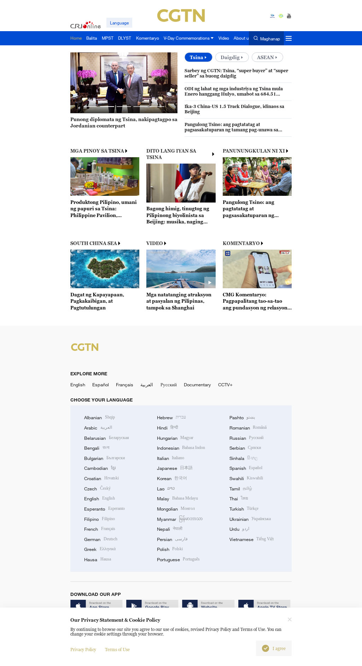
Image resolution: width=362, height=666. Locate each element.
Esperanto (104, 509)
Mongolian (176, 509)
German (100, 539)
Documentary (197, 384)
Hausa (97, 559)
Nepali (169, 529)
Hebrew (171, 417)
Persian (172, 539)
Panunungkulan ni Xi (254, 151)
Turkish (243, 509)
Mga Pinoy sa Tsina (97, 151)
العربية (146, 384)
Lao (166, 488)
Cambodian (99, 468)
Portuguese (178, 559)
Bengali (96, 448)
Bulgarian (104, 458)
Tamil (240, 488)
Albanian (99, 417)
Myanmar (180, 519)
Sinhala (243, 458)
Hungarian (175, 438)
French (99, 529)
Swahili (246, 478)
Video (154, 243)
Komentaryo (241, 243)
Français (124, 384)
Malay (177, 498)
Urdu (239, 529)
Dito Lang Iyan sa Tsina (171, 154)
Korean (172, 478)
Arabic (98, 428)
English (77, 384)
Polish (170, 549)
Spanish (245, 468)
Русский (168, 384)
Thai (238, 498)
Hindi (167, 428)
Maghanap (270, 38)
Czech (97, 488)
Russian (246, 438)
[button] (90, 106)
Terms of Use (117, 649)
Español (100, 384)
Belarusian (106, 438)
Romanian (248, 428)
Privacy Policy (83, 649)
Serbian (245, 448)
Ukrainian (250, 519)
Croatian (101, 478)
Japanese (175, 468)
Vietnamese (251, 539)
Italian (170, 458)
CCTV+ (225, 384)
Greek (99, 549)
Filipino (99, 519)
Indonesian (181, 448)
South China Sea (93, 243)
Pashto (242, 417)
